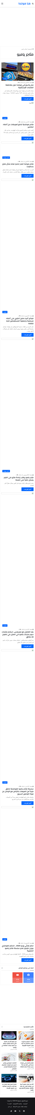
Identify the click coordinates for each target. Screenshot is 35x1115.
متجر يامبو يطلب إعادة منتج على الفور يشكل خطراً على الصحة (19, 479)
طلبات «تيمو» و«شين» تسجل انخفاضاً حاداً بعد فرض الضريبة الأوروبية (27, 1043)
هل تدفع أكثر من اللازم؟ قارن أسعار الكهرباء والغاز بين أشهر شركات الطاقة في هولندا (9, 1044)
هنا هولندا (9, 1100)
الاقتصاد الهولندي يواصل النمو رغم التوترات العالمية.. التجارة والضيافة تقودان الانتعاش (9, 1066)
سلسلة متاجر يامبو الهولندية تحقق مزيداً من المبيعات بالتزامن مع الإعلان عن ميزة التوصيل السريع (18, 791)
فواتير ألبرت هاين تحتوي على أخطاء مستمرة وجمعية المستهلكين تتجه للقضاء (20, 321)
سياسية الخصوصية (17, 1103)
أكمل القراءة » (27, 99)
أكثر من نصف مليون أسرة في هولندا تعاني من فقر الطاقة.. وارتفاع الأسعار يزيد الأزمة (26, 1087)
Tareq (30, 82)
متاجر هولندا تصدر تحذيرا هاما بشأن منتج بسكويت (18, 165)
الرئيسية (30, 49)
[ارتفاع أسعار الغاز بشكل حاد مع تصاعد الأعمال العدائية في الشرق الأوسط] (9, 1078)
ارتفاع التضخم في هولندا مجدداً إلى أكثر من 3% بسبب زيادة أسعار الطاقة (27, 1065)
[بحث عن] (33, 4)
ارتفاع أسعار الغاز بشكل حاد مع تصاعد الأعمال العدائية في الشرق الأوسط (9, 1086)
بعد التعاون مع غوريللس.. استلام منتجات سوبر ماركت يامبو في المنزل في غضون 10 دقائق (18, 634)
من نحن (10, 1106)
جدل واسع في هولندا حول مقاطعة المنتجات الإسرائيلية (19, 86)
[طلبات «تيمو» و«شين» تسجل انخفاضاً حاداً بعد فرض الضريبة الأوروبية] (26, 1035)
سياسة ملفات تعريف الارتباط (20, 1106)
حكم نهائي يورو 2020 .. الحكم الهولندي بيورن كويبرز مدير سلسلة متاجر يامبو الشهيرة (18, 948)
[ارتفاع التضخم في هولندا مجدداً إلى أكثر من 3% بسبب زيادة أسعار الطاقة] (26, 1057)
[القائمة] (2, 4)
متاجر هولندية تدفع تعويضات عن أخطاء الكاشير (18, 126)
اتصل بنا (10, 1103)
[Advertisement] (17, 27)
